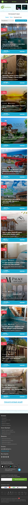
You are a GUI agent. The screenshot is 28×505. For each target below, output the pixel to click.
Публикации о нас (6, 420)
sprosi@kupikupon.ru (6, 449)
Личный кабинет (26, 1)
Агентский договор (6, 438)
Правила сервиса (6, 423)
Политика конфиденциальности (9, 444)
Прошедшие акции (6, 433)
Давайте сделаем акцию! (7, 430)
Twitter (6, 457)
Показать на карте (20, 20)
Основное (4, 418)
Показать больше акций (13, 402)
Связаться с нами (5, 451)
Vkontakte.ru (4, 457)
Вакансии (4, 421)
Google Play (13, 466)
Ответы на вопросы (6, 425)
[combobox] (7, 21)
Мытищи (14, 1)
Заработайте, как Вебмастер (8, 432)
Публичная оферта (6, 442)
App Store (5, 466)
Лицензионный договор (7, 440)
